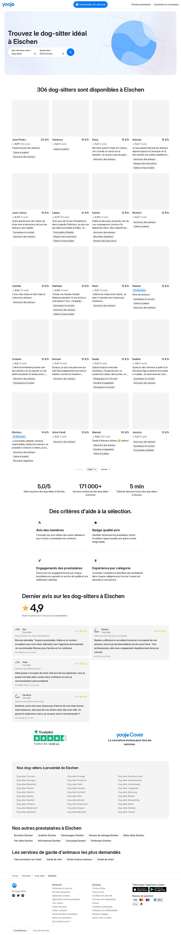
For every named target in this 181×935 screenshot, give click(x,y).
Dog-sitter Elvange (76, 776)
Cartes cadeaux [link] (59, 910)
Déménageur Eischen (72, 835)
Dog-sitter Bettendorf (26, 784)
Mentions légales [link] (100, 914)
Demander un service (92, 4)
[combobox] (23, 52)
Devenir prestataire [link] (61, 892)
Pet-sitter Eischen (23, 840)
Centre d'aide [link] (98, 888)
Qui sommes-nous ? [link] (61, 921)
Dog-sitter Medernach (27, 808)
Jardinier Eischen (47, 835)
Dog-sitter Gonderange (129, 784)
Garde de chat (54, 859)
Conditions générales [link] (102, 906)
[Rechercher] (71, 52)
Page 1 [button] (90, 469)
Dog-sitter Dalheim (126, 808)
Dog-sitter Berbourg (127, 792)
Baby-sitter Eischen (133, 835)
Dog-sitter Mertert (126, 796)
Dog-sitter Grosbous (76, 780)
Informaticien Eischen (49, 840)
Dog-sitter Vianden (76, 788)
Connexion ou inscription (166, 4)
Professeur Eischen (101, 840)
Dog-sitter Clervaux (26, 776)
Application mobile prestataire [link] (66, 899)
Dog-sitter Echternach (77, 804)
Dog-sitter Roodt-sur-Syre (130, 776)
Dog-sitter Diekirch (25, 792)
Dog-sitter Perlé (74, 784)
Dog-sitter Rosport (76, 808)
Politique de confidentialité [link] (104, 910)
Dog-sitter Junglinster (128, 788)
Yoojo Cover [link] (98, 892)
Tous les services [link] (41, 930)
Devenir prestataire (141, 4)
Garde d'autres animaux (79, 859)
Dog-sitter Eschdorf (76, 792)
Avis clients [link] (57, 903)
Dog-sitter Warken (25, 796)
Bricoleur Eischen (23, 835)
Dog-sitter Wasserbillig (128, 800)
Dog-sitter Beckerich (26, 812)
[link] (150, 135)
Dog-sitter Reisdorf (25, 800)
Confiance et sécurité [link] (102, 895)
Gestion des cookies (102, 917)
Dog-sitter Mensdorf (76, 812)
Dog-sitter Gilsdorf (25, 788)
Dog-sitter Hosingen (26, 780)
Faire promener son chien (27, 859)
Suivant (104, 469)
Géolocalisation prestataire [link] (64, 914)
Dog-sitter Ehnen (126, 804)
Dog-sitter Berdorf (75, 800)
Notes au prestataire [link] (61, 917)
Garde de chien (105, 859)
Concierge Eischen (76, 840)
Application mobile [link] (61, 895)
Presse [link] (95, 903)
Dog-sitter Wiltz (74, 796)
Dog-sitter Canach (126, 812)
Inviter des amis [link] (59, 906)
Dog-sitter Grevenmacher (130, 780)
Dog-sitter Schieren (26, 804)
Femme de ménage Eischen (103, 835)
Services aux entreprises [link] (104, 899)
